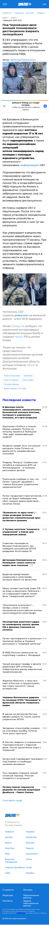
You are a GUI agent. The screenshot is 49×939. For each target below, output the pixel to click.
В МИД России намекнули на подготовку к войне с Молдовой (21, 653)
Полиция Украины (11, 384)
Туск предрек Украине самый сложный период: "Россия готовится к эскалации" (20, 776)
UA (44, 4)
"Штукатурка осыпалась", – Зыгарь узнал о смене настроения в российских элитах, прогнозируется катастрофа (22, 609)
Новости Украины (11, 380)
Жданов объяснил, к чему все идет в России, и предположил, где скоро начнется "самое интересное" (21, 684)
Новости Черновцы (12, 376)
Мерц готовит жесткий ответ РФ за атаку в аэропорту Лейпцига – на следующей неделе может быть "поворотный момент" (22, 592)
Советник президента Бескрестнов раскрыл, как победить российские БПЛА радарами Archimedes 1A (19, 547)
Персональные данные (31, 896)
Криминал (28, 376)
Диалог (5, 17)
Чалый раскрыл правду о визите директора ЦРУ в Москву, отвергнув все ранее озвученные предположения (22, 668)
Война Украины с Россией (15, 388)
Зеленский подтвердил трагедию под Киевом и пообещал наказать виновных (22, 761)
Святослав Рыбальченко (23, 60)
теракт (18, 336)
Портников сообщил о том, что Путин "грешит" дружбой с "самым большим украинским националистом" (21, 483)
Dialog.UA (17, 326)
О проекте (8, 890)
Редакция (8, 895)
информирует (29, 165)
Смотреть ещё (12, 800)
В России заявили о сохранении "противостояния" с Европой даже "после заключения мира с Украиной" (22, 746)
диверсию (21, 315)
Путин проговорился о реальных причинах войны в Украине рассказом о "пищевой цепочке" (22, 641)
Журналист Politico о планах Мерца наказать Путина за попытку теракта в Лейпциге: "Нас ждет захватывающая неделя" (20, 431)
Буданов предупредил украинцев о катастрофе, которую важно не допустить (20, 577)
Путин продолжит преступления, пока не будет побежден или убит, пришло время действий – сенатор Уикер (22, 500)
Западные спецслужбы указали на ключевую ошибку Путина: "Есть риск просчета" (21, 731)
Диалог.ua (21, 913)
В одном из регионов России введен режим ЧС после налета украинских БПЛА (21, 717)
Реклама (27, 890)
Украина (14, 17)
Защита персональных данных (31, 903)
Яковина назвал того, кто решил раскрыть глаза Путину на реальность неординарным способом (21, 449)
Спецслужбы (28, 380)
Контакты (8, 901)
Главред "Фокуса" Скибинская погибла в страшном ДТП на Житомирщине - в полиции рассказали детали (20, 466)
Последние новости (19, 400)
